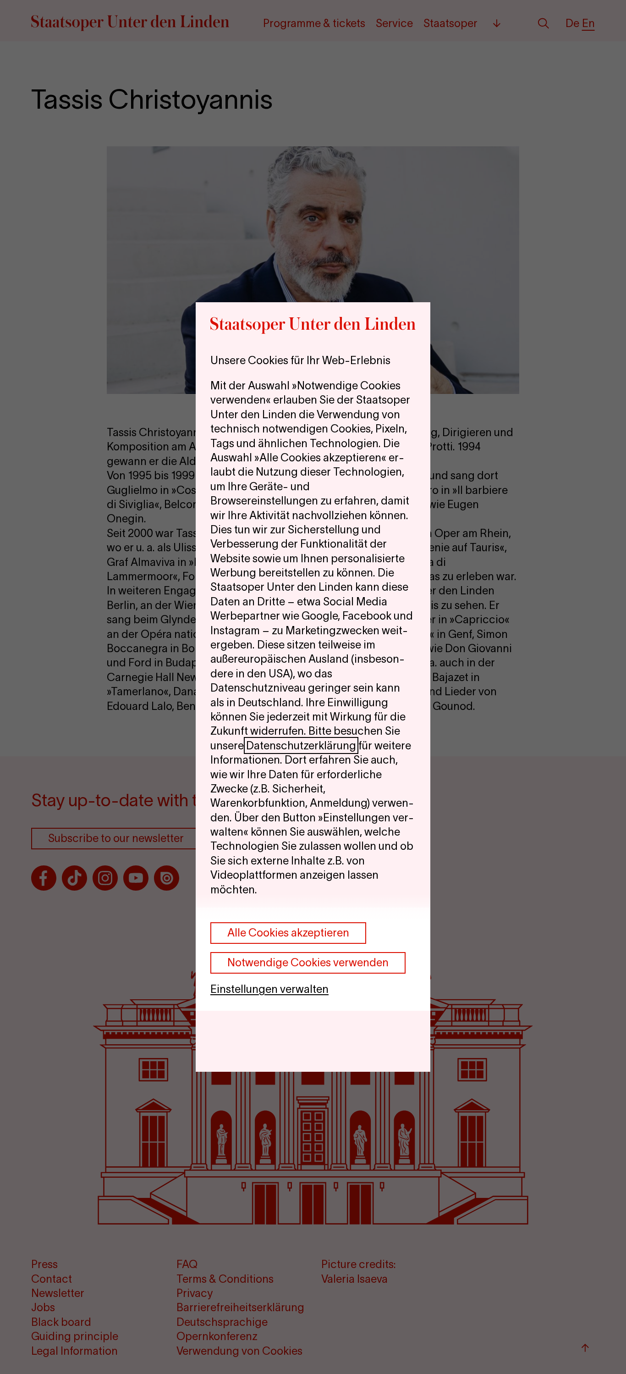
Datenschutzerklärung (301, 745)
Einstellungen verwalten (269, 989)
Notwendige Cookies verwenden (308, 962)
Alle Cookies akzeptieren (288, 932)
